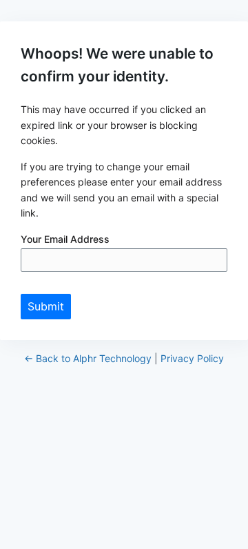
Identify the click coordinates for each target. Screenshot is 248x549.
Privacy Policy (192, 358)
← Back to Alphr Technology (88, 358)
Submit (46, 306)
